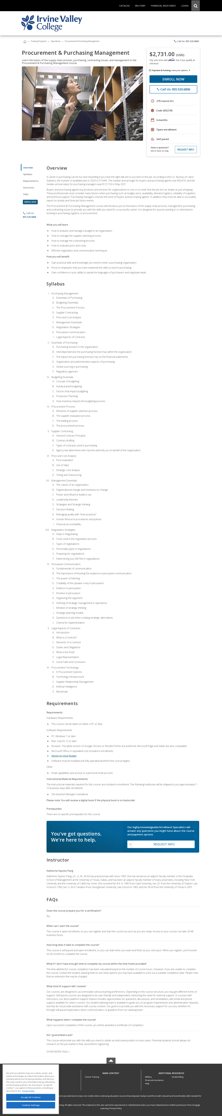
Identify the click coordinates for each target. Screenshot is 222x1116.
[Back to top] (111, 1072)
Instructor (28, 187)
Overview (28, 167)
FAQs (26, 194)
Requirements (30, 180)
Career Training (92, 1076)
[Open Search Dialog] (195, 5)
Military (148, 1076)
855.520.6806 (29, 216)
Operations (56, 41)
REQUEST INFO (185, 149)
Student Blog (177, 1076)
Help (147, 1083)
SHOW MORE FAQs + (58, 1051)
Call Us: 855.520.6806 (186, 41)
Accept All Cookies (31, 1097)
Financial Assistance (154, 1080)
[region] (30, 1089)
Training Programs (39, 41)
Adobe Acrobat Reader (64, 756)
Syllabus (27, 174)
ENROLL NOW (173, 79)
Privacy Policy (115, 1108)
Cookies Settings (31, 1105)
